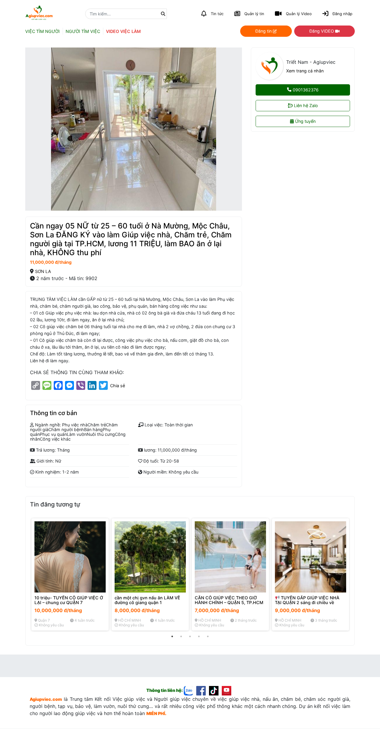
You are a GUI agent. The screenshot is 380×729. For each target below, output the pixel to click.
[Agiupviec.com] (190, 690)
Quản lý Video (299, 13)
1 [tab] (172, 636)
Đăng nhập (342, 13)
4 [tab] (199, 636)
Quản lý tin (254, 13)
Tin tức (217, 13)
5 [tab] (208, 636)
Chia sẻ (117, 385)
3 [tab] (190, 636)
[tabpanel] (70, 574)
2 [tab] (181, 636)
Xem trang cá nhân (305, 71)
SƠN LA (43, 271)
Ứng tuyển (305, 121)
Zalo (306, 105)
